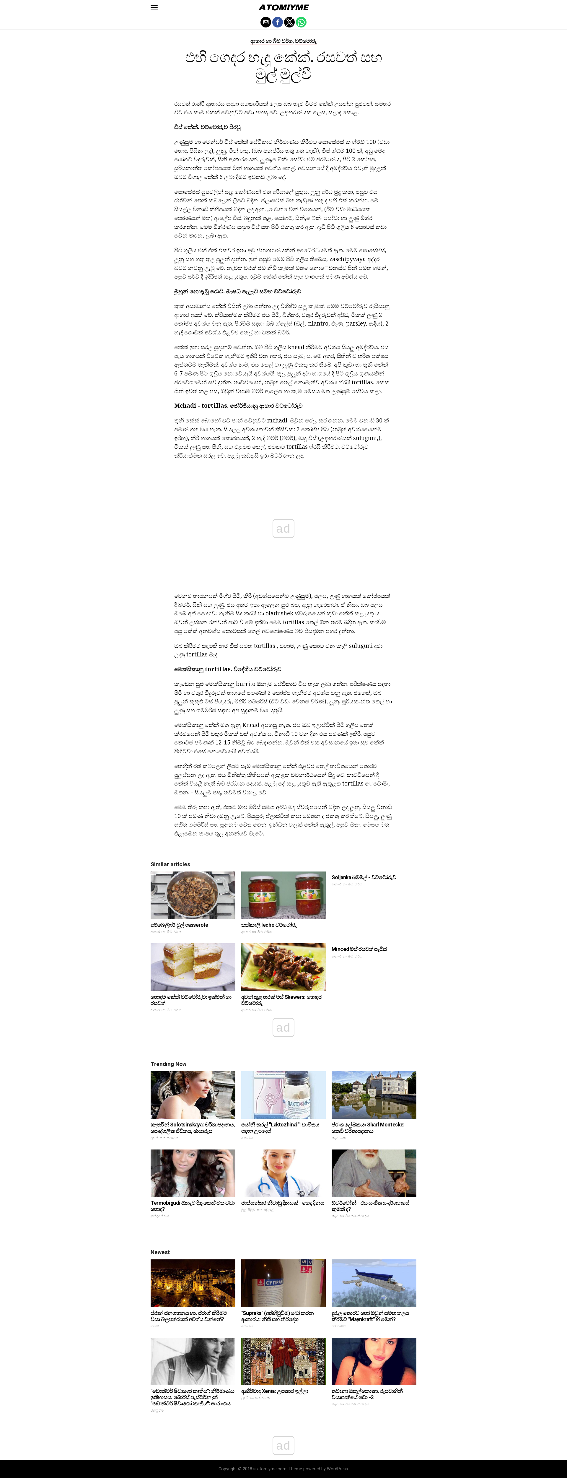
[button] (154, 7)
